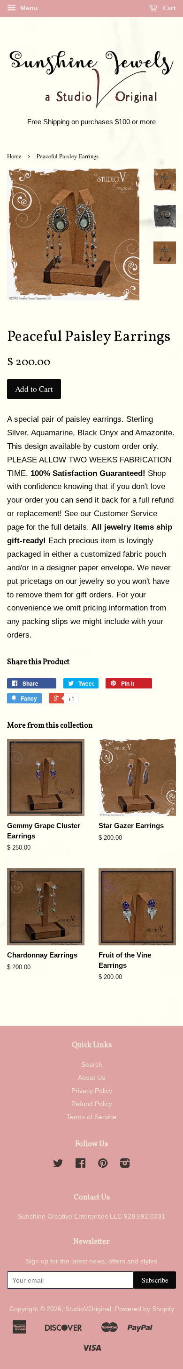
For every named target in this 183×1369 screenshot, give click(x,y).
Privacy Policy (91, 1090)
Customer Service (125, 513)
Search (91, 1064)
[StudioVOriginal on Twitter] (58, 1165)
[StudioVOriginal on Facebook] (80, 1165)
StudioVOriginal (88, 1308)
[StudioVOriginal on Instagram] (125, 1165)
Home (14, 156)
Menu (28, 8)
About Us (91, 1077)
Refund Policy (91, 1103)
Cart (168, 8)
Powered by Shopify (144, 1308)
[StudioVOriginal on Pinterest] (103, 1165)
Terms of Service (91, 1117)
